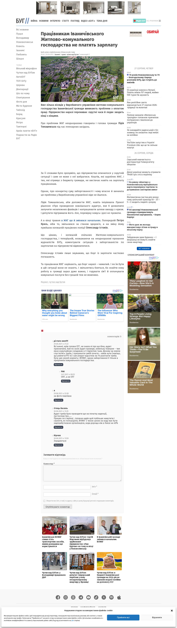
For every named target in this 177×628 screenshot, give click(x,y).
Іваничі (20, 50)
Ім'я (94, 486)
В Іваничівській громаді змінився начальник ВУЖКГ (108, 539)
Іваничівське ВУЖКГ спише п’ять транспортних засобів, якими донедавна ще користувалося (53, 542)
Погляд (75, 20)
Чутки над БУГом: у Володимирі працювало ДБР (54, 575)
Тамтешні (21, 126)
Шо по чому (23, 93)
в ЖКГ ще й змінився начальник (80, 220)
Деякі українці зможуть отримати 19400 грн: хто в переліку (143, 173)
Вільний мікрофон (26, 68)
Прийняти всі (123, 617)
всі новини (144, 248)
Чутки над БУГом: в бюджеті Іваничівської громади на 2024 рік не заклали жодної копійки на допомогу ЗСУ (109, 577)
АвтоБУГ (20, 76)
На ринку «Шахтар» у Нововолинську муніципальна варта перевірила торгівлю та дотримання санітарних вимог (142, 186)
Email (95, 494)
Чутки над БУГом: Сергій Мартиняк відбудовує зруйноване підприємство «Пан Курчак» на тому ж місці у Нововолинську (81, 543)
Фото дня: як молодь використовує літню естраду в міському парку (142, 227)
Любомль (21, 54)
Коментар (49, 464)
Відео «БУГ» (88, 20)
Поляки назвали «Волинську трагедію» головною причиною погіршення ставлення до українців (142, 119)
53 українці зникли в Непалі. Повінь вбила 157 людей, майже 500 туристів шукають (143, 92)
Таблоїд (20, 110)
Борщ (19, 114)
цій (72, 620)
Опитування (23, 97)
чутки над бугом (73, 54)
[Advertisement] (27, 180)
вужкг (64, 54)
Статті (65, 20)
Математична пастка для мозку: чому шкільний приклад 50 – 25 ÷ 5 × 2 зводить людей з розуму (143, 199)
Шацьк (20, 58)
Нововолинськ (24, 42)
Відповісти (58, 365)
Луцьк (19, 33)
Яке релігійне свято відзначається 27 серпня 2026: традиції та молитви (142, 105)
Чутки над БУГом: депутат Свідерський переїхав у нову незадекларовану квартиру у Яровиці (80, 577)
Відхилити (157, 617)
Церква (20, 85)
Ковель (20, 46)
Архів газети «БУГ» (26, 130)
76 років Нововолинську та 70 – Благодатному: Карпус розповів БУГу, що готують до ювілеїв (143, 79)
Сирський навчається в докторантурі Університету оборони (140, 162)
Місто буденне (24, 105)
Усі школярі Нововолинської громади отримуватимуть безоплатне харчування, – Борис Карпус (144, 214)
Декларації (22, 89)
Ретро (19, 122)
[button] (172, 610)
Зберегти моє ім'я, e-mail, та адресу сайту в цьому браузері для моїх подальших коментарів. (80, 501)
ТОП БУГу (21, 81)
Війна (34, 20)
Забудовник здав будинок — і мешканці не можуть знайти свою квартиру (141, 239)
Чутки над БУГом (25, 72)
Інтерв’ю (55, 20)
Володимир (22, 37)
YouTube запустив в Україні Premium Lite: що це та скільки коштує (142, 145)
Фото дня (21, 101)
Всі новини (22, 29)
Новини (43, 20)
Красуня (20, 118)
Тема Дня (102, 20)
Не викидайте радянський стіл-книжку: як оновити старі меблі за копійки (143, 132)
